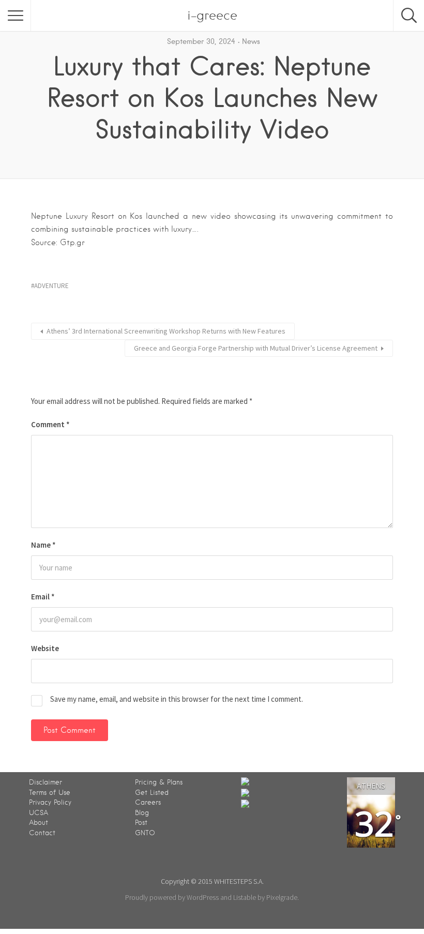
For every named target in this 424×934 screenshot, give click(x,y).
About (38, 822)
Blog (142, 813)
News (251, 41)
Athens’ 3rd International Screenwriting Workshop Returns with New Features (166, 331)
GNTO (145, 833)
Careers (148, 802)
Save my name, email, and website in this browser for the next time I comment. (176, 699)
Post (141, 822)
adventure (51, 285)
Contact (42, 833)
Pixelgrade (281, 897)
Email (43, 596)
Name (43, 545)
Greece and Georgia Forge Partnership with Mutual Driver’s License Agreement (255, 348)
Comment (50, 424)
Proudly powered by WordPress (172, 897)
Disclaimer (45, 782)
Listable (244, 897)
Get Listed (152, 792)
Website (45, 648)
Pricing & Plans (159, 782)
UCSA (38, 813)
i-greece (212, 15)
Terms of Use (49, 792)
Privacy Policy (50, 802)
